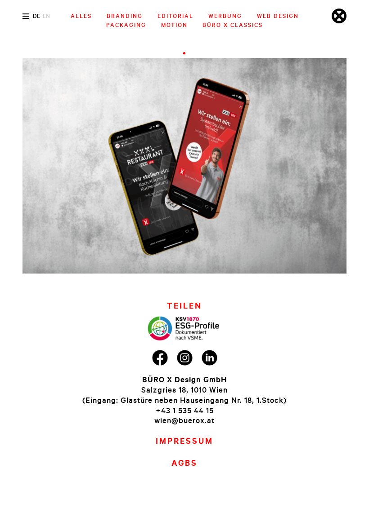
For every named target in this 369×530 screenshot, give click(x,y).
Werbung (225, 15)
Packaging (126, 24)
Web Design (278, 15)
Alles (81, 15)
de (36, 15)
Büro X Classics (232, 24)
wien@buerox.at (184, 420)
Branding (125, 15)
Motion (174, 24)
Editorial (176, 15)
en (46, 15)
